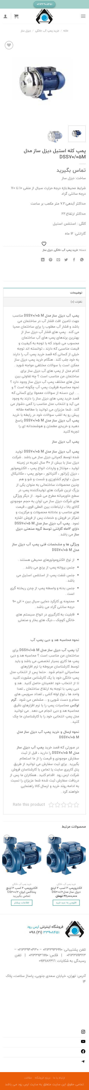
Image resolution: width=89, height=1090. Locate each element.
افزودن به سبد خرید (66, 903)
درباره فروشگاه (42, 1078)
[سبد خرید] (16, 16)
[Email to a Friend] (58, 259)
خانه (66, 30)
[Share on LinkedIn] (42, 259)
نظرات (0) (76, 301)
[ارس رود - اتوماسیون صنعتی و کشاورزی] (44, 16)
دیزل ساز (26, 30)
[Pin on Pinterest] (50, 259)
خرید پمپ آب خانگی (47, 30)
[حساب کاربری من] (5, 16)
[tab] (44, 292)
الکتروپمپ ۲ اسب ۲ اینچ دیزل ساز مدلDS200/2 (66, 890)
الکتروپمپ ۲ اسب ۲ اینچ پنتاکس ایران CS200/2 (21, 890)
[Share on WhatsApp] (81, 259)
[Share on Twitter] (66, 259)
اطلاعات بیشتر (21, 903)
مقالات (28, 1078)
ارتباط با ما (59, 1078)
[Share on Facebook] (74, 259)
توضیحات (76, 292)
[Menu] (83, 16)
